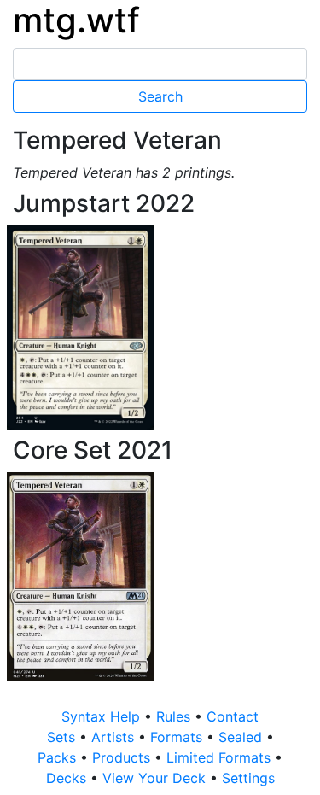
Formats (178, 736)
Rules (175, 716)
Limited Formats (220, 757)
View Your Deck (156, 777)
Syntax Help (102, 716)
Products (123, 757)
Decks (68, 777)
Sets (63, 736)
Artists (114, 736)
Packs (59, 757)
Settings (248, 777)
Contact (233, 716)
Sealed (242, 736)
